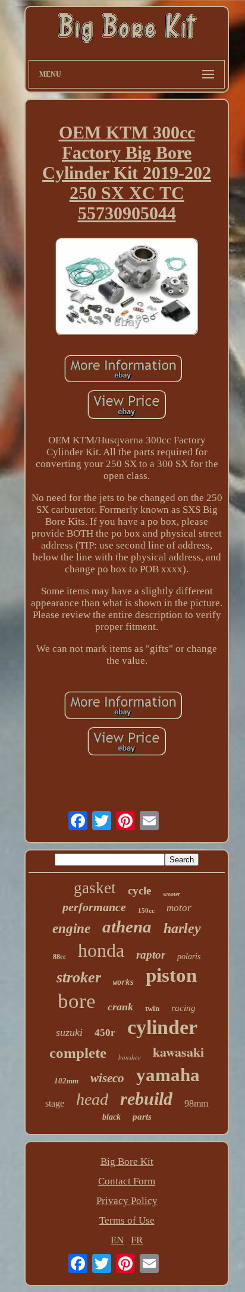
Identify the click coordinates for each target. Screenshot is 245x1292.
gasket (95, 888)
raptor (150, 954)
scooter (171, 894)
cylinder (162, 1027)
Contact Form (126, 1181)
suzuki (69, 1032)
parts (142, 1116)
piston (171, 975)
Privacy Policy (127, 1200)
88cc (59, 957)
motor (179, 907)
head (92, 1099)
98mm (196, 1103)
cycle (139, 890)
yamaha (168, 1074)
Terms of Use (127, 1220)
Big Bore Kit (126, 1161)
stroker (78, 977)
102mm (66, 1080)
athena (127, 926)
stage (54, 1103)
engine (71, 928)
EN (117, 1240)
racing (183, 1008)
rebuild (146, 1098)
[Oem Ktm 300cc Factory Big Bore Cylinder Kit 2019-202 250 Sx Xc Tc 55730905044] (127, 287)
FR (137, 1240)
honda (101, 950)
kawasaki (178, 1051)
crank (120, 1007)
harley (182, 928)
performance (94, 906)
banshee (129, 1056)
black (111, 1117)
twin (152, 1008)
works (123, 982)
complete (77, 1053)
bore (77, 1001)
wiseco (107, 1078)
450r (105, 1032)
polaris (188, 956)
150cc (146, 910)
